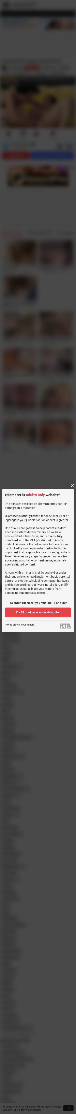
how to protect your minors (19, 625)
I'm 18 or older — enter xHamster (38, 612)
